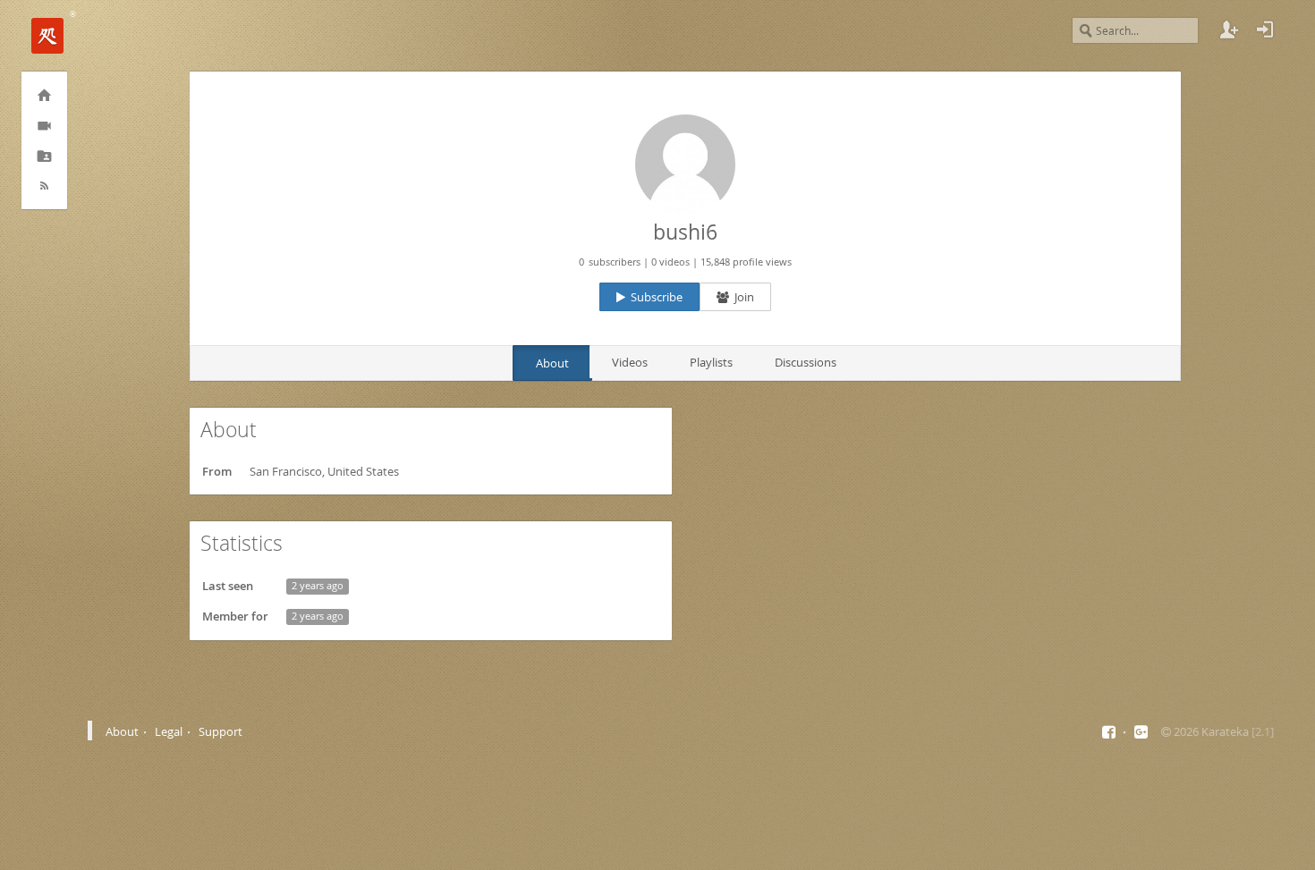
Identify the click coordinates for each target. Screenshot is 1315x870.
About (552, 363)
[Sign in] (1265, 29)
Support (220, 731)
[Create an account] (1229, 29)
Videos (630, 362)
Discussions (805, 362)
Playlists (711, 362)
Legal (168, 731)
